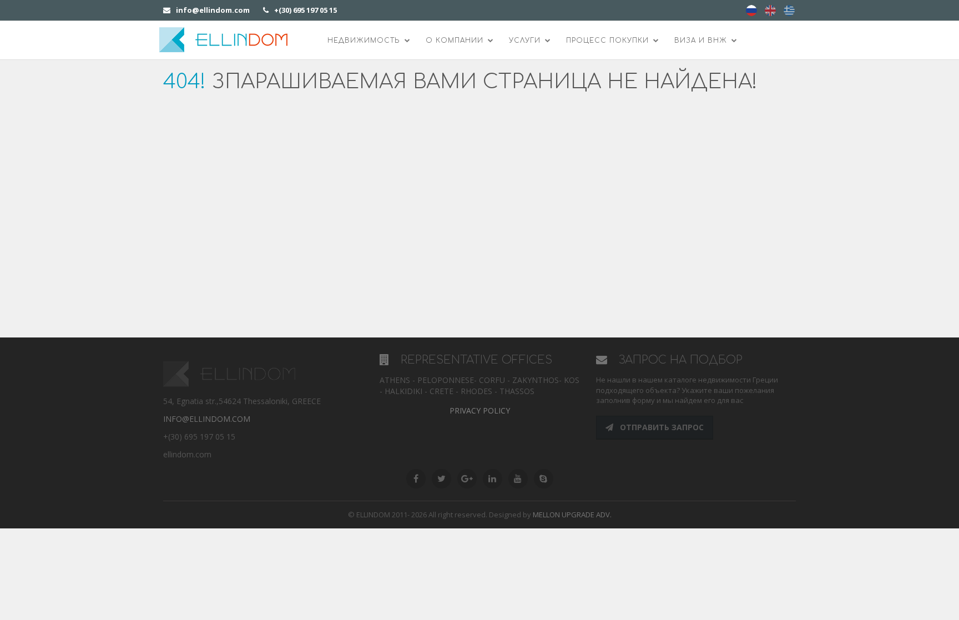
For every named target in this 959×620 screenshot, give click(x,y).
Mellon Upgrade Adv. (572, 515)
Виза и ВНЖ (702, 40)
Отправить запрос (661, 427)
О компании (456, 40)
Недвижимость (365, 40)
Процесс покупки (609, 40)
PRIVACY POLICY (480, 410)
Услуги (526, 40)
